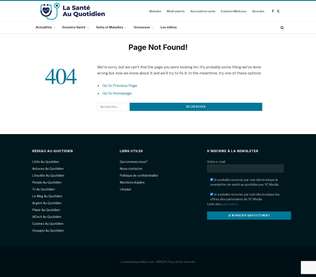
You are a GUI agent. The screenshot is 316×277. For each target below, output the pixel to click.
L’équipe (125, 189)
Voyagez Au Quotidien (48, 230)
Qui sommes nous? (133, 162)
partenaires (229, 204)
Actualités (44, 27)
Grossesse (142, 27)
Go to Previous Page (120, 85)
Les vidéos (169, 27)
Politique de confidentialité (139, 175)
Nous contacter (131, 168)
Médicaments (176, 11)
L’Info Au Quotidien (45, 162)
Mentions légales (132, 182)
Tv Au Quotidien (43, 189)
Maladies (155, 11)
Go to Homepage (117, 93)
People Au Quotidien (46, 182)
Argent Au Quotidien (46, 203)
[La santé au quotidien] (72, 11)
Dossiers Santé (74, 27)
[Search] (282, 27)
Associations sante (202, 11)
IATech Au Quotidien (46, 217)
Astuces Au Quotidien (48, 168)
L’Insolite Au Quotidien (48, 175)
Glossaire (258, 11)
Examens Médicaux (233, 11)
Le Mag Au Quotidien (47, 196)
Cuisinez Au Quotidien (47, 223)
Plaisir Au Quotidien (46, 210)
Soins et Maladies (109, 27)
